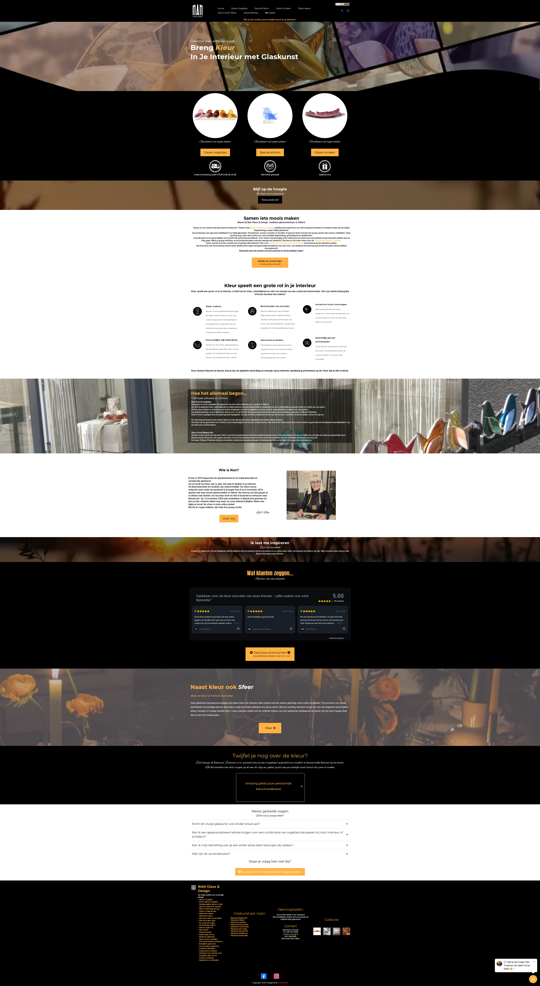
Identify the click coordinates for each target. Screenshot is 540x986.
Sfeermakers (304, 8)
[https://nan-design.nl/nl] (198, 11)
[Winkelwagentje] (348, 10)
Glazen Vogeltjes (239, 8)
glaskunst (233, 412)
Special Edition (262, 8)
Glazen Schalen (283, 8)
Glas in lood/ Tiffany (227, 13)
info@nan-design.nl (290, 934)
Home (221, 8)
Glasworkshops (251, 13)
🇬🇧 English (270, 13)
